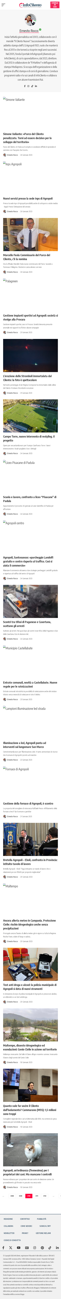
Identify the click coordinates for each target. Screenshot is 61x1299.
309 (20, 1196)
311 (37, 1196)
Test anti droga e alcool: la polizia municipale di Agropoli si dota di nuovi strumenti (29, 986)
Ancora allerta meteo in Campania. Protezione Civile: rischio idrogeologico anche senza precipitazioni (29, 924)
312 (44, 1196)
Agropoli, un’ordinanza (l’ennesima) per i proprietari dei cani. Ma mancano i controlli (27, 1172)
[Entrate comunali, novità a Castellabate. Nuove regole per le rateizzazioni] (30, 662)
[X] (10, 1247)
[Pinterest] (42, 1247)
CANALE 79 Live (55, 5)
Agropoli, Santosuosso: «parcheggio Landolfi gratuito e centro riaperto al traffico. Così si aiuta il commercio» (28, 561)
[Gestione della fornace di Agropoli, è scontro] (30, 782)
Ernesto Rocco (12, 155)
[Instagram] (28, 86)
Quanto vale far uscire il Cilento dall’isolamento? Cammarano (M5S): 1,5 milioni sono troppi (29, 1109)
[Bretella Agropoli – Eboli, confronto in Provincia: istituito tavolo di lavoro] (30, 839)
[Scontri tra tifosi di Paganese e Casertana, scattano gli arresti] (30, 601)
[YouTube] (18, 1247)
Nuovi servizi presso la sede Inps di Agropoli (28, 198)
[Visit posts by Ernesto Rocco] (4, 155)
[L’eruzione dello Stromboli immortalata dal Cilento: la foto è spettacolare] (30, 355)
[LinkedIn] (36, 86)
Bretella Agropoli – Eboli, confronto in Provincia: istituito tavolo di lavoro (30, 862)
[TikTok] (32, 86)
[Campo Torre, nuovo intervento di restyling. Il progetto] (30, 415)
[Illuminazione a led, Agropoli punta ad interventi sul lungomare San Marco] (30, 722)
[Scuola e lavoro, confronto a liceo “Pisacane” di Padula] (30, 476)
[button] (4, 5)
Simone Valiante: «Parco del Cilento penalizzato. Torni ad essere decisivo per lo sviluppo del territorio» (27, 138)
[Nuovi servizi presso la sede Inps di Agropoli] (30, 177)
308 (12, 1196)
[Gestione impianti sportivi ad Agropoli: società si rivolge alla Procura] (30, 295)
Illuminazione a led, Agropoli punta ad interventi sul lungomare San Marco (24, 745)
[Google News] (26, 1247)
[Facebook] (25, 86)
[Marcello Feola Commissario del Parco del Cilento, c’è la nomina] (30, 234)
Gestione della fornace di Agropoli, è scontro (28, 803)
